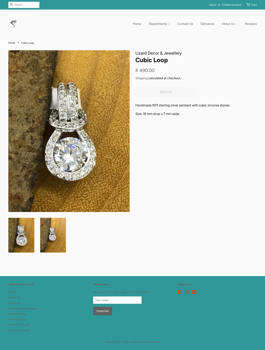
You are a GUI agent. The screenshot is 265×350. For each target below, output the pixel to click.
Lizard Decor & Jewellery (144, 342)
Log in (212, 4)
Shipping (141, 78)
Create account (231, 4)
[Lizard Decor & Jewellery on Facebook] (180, 292)
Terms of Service (18, 325)
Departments (158, 24)
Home (137, 24)
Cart (254, 4)
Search (12, 292)
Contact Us (185, 24)
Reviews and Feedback (22, 308)
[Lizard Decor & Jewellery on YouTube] (194, 292)
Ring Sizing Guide (19, 330)
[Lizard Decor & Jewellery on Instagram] (187, 292)
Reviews (251, 24)
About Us (228, 24)
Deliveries (207, 24)
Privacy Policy (17, 319)
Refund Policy (16, 314)
